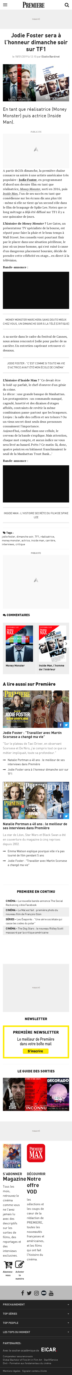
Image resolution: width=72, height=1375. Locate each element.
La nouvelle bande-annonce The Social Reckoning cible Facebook (34, 902)
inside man (37, 540)
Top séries (10, 1313)
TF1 (37, 536)
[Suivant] (66, 644)
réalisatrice (47, 536)
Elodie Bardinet (50, 56)
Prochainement (14, 1304)
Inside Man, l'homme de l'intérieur (51, 667)
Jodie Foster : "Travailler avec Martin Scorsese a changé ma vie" (32, 735)
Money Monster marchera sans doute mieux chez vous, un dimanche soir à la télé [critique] (36, 321)
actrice (26, 540)
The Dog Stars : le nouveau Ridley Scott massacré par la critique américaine (34, 930)
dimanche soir (25, 536)
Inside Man (10, 193)
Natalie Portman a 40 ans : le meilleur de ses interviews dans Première (35, 826)
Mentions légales (11, 1370)
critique (20, 544)
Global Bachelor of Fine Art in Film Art (22, 1359)
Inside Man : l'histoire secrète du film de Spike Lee (36, 515)
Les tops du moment (16, 1332)
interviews (8, 544)
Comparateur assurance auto (18, 1356)
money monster (11, 540)
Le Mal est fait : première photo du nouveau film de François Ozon (32, 912)
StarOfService (51, 1359)
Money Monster (15, 665)
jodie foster (8, 536)
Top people (10, 1322)
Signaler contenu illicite (34, 1370)
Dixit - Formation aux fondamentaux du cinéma (27, 1363)
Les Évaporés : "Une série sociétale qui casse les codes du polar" (34, 921)
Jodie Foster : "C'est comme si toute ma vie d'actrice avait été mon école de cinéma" (36, 365)
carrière (50, 540)
